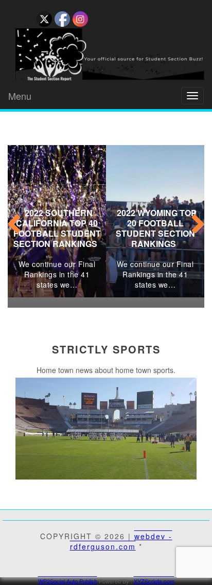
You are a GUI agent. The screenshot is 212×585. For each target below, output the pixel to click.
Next (196, 221)
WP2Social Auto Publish (67, 581)
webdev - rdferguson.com (121, 541)
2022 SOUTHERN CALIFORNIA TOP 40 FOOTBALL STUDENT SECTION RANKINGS (57, 228)
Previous (15, 221)
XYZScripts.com (154, 581)
